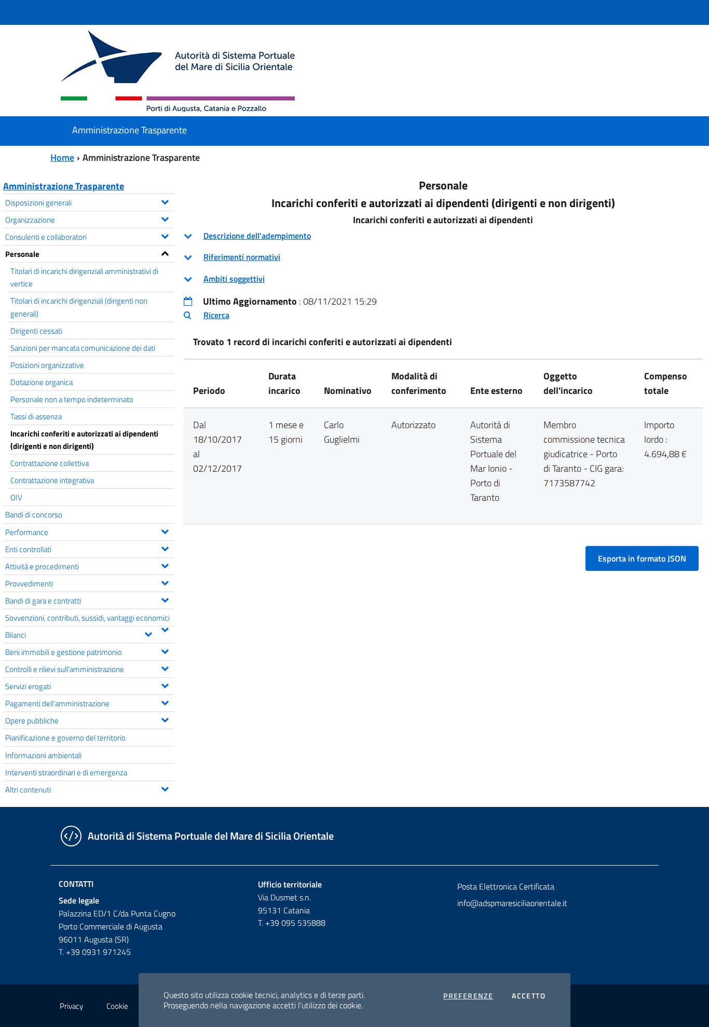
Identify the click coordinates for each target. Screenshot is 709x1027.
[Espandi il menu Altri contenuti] (165, 788)
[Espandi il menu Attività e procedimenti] (165, 564)
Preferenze (468, 995)
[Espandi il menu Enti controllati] (165, 547)
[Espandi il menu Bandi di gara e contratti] (165, 599)
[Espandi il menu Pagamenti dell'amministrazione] (165, 701)
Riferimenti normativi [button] (241, 257)
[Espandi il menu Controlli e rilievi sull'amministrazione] (165, 667)
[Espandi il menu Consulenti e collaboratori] (165, 235)
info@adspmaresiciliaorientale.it (512, 903)
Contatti (76, 884)
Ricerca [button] (216, 315)
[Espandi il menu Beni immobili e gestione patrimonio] (165, 650)
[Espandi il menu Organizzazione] (165, 218)
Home (62, 157)
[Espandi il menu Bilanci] (148, 633)
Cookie (117, 1006)
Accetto (529, 995)
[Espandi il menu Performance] (165, 530)
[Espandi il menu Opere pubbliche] (165, 719)
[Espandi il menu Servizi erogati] (165, 684)
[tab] (443, 236)
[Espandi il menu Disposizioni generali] (165, 201)
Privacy (71, 1006)
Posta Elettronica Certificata (505, 886)
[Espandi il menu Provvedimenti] (165, 582)
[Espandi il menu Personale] (165, 252)
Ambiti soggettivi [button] (234, 278)
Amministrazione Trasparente (63, 186)
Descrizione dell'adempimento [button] (257, 235)
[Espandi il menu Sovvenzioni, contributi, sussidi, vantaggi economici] (165, 628)
